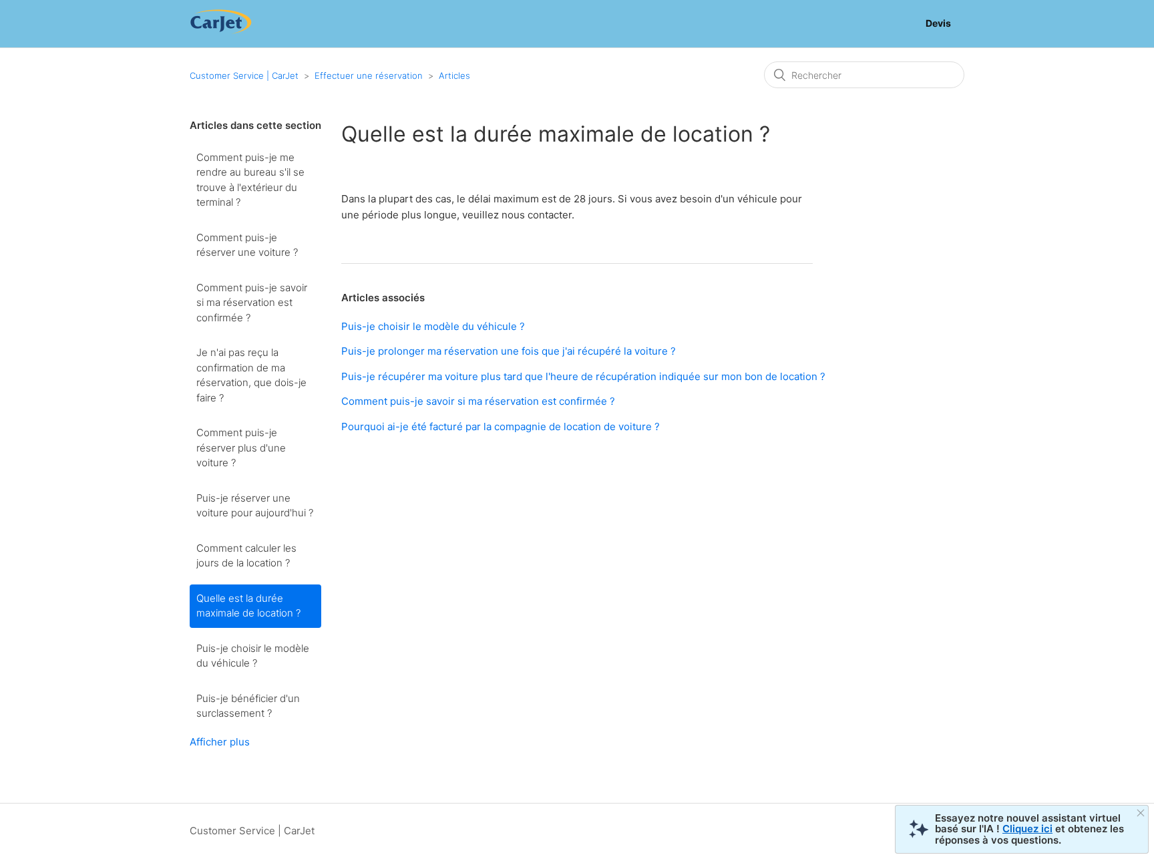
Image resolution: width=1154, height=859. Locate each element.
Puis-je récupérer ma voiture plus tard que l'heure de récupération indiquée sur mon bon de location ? (583, 376)
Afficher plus (220, 741)
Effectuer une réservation (369, 75)
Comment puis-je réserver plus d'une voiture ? (241, 447)
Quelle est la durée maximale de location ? (248, 606)
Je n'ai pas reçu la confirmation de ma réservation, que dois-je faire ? (251, 375)
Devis (938, 23)
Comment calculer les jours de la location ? (246, 556)
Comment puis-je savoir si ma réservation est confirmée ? (251, 302)
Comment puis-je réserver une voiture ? (247, 245)
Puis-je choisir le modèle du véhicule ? (252, 656)
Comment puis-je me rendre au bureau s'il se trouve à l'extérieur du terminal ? (250, 180)
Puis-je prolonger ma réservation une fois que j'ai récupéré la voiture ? (508, 351)
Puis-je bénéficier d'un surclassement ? (248, 706)
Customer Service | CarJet (244, 75)
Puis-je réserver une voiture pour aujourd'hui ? (254, 506)
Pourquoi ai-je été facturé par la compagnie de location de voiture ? (500, 426)
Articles (454, 75)
